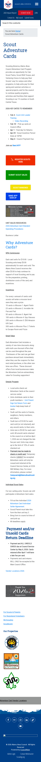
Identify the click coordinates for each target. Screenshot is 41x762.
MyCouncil (19, 17)
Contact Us (10, 17)
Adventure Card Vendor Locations (13, 700)
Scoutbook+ (8, 624)
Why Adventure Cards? (19, 244)
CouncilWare (25, 750)
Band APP (17, 145)
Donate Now (25, 12)
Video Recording (21, 121)
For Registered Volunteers (13, 616)
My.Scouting (8, 620)
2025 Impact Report (10, 12)
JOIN (36, 12)
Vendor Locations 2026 (15, 571)
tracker (13, 406)
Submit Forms (29, 17)
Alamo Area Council (23, 4)
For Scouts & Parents (11, 612)
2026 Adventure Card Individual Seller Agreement (20, 503)
